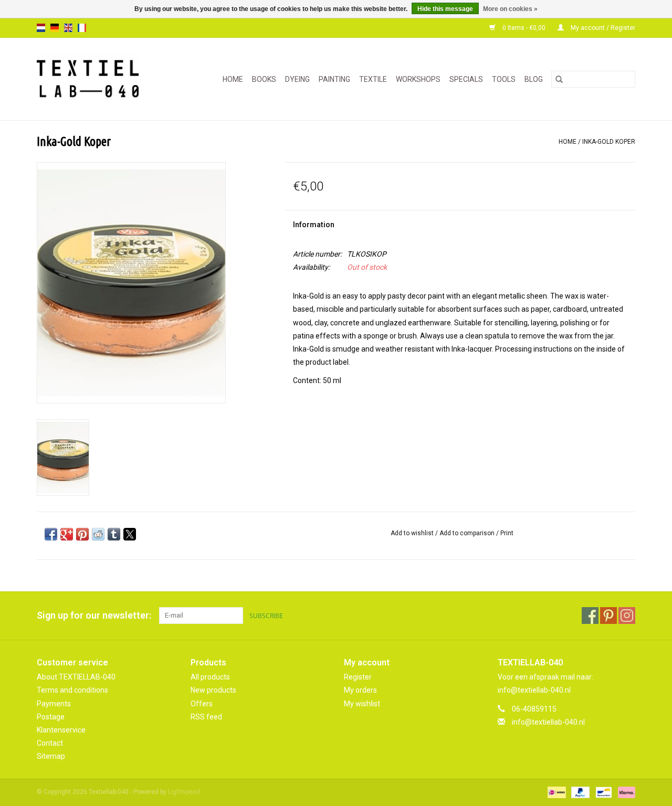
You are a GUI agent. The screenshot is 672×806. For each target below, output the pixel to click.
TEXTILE (373, 79)
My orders (360, 690)
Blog (533, 79)
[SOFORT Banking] (624, 792)
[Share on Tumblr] (114, 534)
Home (233, 79)
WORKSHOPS (418, 79)
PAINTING (334, 79)
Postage (51, 717)
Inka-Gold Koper (608, 141)
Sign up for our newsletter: (94, 615)
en (68, 28)
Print (506, 533)
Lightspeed (184, 792)
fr (82, 28)
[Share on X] (129, 534)
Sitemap (51, 756)
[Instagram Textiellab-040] (626, 615)
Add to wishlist (413, 533)
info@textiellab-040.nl (548, 722)
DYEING (297, 79)
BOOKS (264, 79)
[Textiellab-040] (95, 79)
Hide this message (445, 9)
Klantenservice (61, 730)
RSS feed (206, 717)
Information (313, 224)
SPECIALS (466, 79)
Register (358, 677)
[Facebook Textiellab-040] (590, 615)
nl (41, 28)
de (54, 28)
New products (213, 690)
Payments (54, 703)
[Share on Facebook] (51, 534)
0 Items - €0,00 (524, 27)
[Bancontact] (602, 792)
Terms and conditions (72, 690)
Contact (50, 743)
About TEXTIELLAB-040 (76, 677)
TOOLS (504, 79)
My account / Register (602, 27)
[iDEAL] (555, 792)
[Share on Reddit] (98, 534)
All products (210, 677)
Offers (202, 703)
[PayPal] (579, 792)
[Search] (559, 79)
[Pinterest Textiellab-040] (608, 615)
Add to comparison (467, 533)
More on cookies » (510, 9)
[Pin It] (82, 534)
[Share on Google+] (66, 534)
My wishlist (362, 703)
